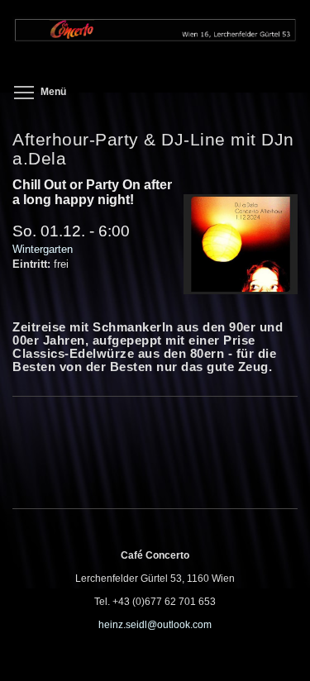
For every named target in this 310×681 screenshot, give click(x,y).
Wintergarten (42, 249)
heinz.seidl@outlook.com (155, 625)
